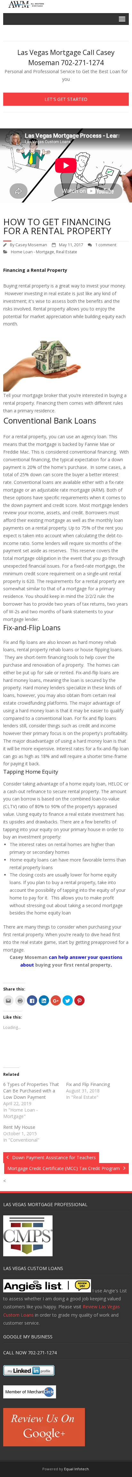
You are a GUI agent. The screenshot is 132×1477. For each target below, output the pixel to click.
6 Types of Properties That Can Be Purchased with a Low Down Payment (31, 1090)
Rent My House (19, 1127)
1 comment (105, 245)
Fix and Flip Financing (88, 1084)
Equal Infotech (76, 1468)
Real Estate (66, 252)
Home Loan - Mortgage (32, 252)
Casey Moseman (31, 245)
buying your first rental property (73, 965)
